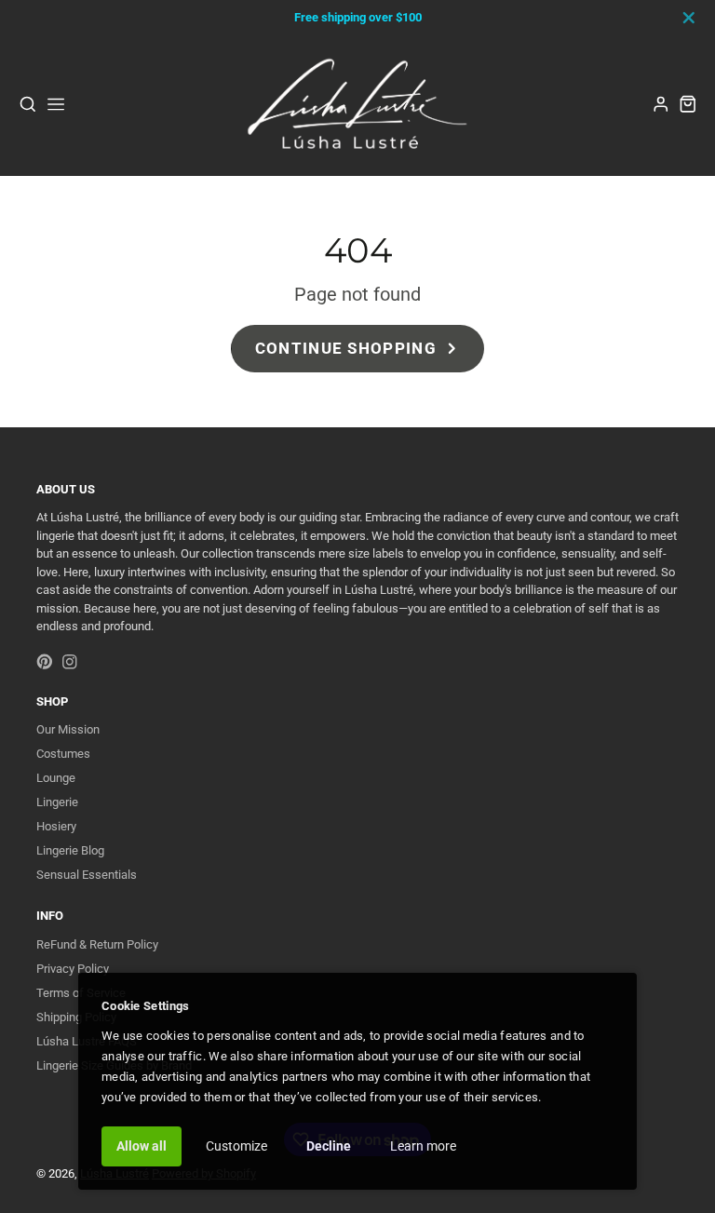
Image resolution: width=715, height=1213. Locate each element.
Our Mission (68, 729)
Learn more (423, 1146)
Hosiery (56, 826)
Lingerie (57, 802)
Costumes (63, 754)
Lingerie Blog (70, 850)
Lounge (55, 778)
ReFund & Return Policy (97, 944)
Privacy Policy (72, 969)
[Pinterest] (44, 662)
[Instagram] (69, 662)
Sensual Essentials (86, 875)
